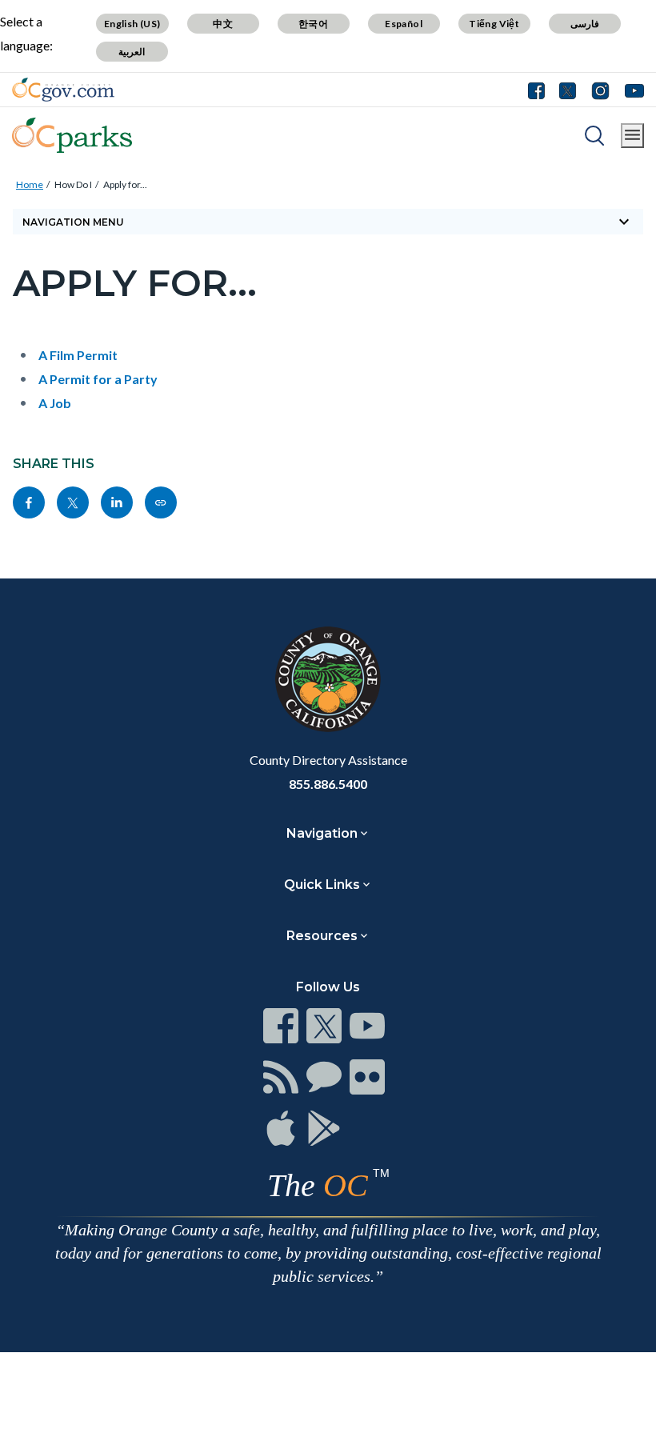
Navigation (322, 833)
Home (29, 184)
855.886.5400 (328, 783)
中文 (223, 24)
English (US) (132, 24)
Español (403, 24)
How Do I (73, 184)
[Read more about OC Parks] (72, 135)
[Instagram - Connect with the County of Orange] (600, 90)
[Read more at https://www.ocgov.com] (328, 679)
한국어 (313, 24)
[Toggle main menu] (632, 135)
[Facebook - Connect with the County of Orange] (540, 90)
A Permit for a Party (98, 378)
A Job (54, 402)
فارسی (584, 24)
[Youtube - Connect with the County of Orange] (631, 90)
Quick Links (322, 884)
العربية (131, 52)
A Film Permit (78, 354)
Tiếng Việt (494, 24)
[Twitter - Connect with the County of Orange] (567, 90)
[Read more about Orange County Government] (63, 90)
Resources (322, 935)
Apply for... (125, 184)
